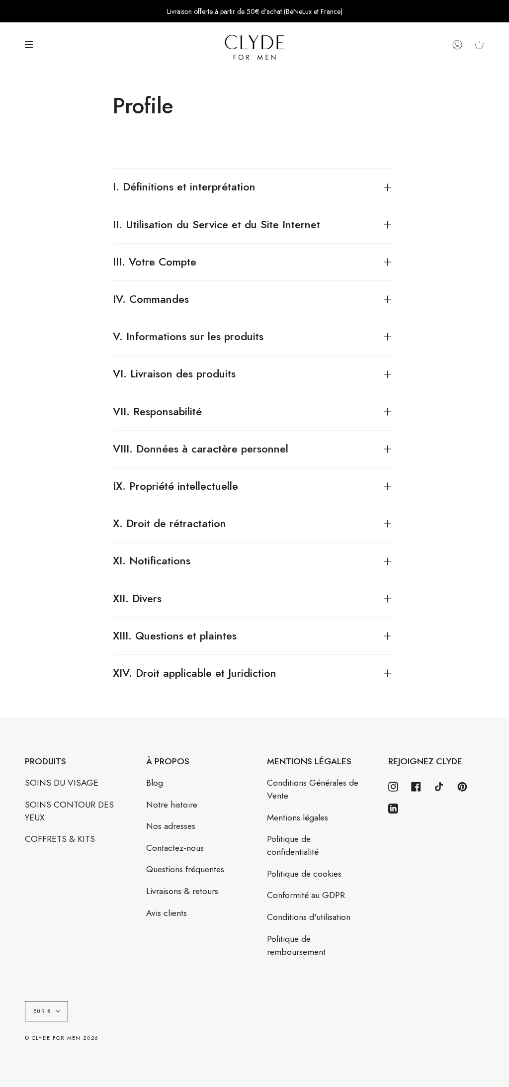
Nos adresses (170, 825)
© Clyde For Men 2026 (61, 1038)
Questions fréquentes (185, 869)
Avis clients (166, 912)
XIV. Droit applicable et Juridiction (194, 673)
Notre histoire (171, 804)
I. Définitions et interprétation (184, 186)
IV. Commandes (151, 299)
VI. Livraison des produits (174, 373)
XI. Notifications (151, 560)
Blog (154, 782)
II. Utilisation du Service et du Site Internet (216, 224)
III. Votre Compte (154, 262)
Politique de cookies (304, 873)
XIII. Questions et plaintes (175, 635)
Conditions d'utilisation (308, 916)
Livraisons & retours (182, 891)
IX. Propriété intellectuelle (175, 486)
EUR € (42, 1011)
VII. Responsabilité (157, 411)
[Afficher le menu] (32, 44)
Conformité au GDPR (306, 895)
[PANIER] (479, 45)
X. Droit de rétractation (169, 523)
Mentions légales (297, 817)
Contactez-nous (175, 847)
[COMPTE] (457, 45)
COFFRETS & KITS (60, 838)
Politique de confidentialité (293, 845)
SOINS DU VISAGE (61, 782)
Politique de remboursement (296, 945)
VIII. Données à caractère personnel (200, 448)
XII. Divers (137, 598)
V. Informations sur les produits (188, 336)
